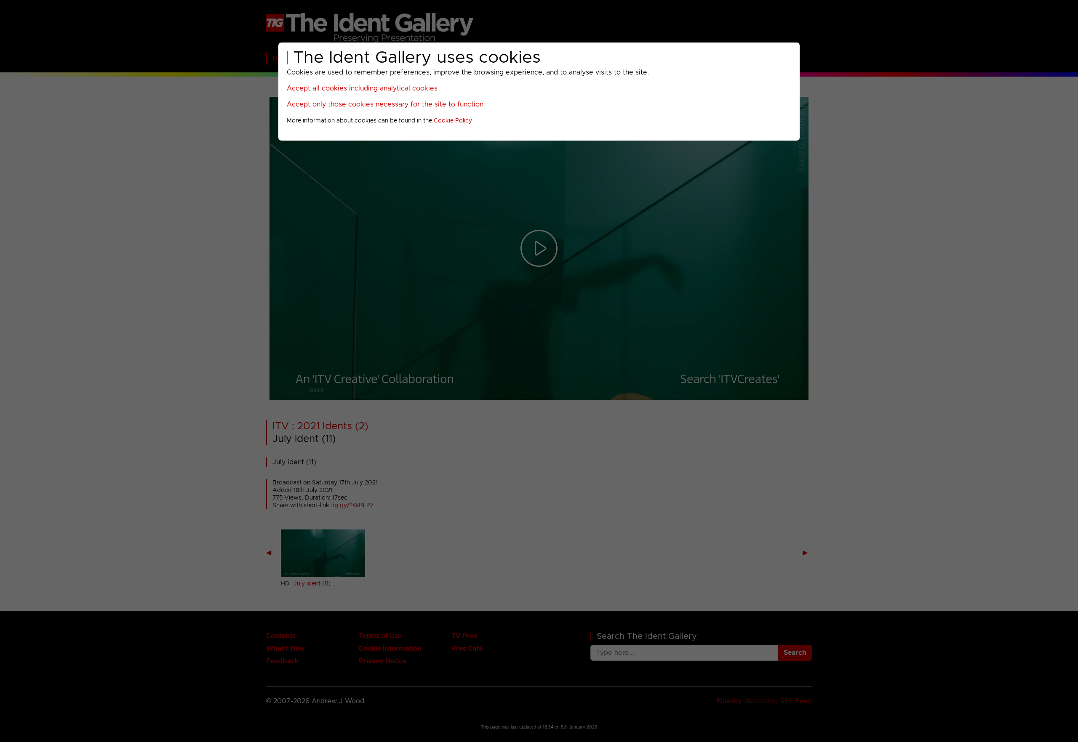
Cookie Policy (453, 121)
